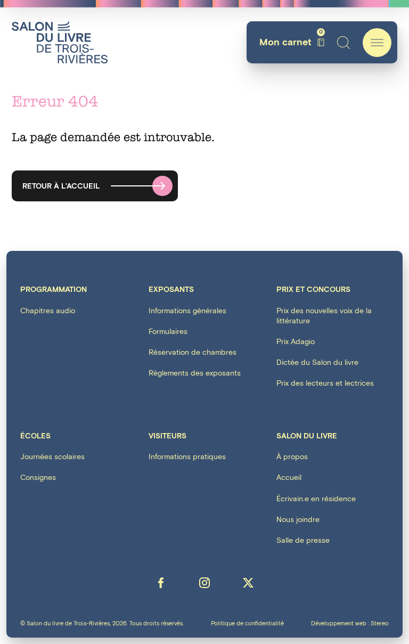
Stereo (380, 623)
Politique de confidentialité (247, 623)
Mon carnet (291, 42)
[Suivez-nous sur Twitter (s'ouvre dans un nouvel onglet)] (248, 582)
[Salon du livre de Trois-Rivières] (60, 42)
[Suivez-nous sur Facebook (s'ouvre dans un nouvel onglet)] (160, 582)
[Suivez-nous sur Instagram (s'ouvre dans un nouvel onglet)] (204, 582)
